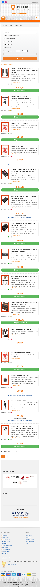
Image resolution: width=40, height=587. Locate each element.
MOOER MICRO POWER (18, 401)
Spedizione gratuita (10, 38)
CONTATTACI (12, 164)
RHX (36, 586)
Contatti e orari (5, 537)
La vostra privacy (6, 539)
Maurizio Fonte (26, 586)
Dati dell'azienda (6, 549)
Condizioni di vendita (7, 545)
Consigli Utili (28, 537)
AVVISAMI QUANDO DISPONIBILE (24, 164)
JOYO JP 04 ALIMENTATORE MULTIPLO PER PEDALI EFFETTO (24, 303)
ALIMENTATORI (18, 25)
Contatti (26, 584)
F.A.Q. (27, 543)
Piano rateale (5, 547)
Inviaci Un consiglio (12, 564)
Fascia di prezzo (7, 51)
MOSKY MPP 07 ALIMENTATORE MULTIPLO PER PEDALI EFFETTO (22, 427)
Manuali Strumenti (30, 539)
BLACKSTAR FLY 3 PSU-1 (19, 123)
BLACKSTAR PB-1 (17, 146)
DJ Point (10, 25)
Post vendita (5, 553)
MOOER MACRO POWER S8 (20, 376)
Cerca (21, 58)
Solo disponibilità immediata (12, 35)
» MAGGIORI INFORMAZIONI (20, 517)
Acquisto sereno (6, 551)
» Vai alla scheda (15, 82)
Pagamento (4, 535)
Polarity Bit (18, 586)
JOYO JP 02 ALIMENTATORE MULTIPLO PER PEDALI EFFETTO (24, 251)
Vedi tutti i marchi (20, 487)
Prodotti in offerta (9, 41)
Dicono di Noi (29, 535)
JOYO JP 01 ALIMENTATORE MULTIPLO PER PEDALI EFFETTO (24, 224)
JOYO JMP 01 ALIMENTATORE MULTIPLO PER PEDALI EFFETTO (24, 197)
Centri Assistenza (30, 541)
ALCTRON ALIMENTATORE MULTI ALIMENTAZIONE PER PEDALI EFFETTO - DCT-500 (24, 70)
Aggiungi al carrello (21, 90)
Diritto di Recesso (6, 541)
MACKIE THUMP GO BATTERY (21, 353)
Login (36, 2)
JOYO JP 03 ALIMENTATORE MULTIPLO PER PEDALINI (24, 277)
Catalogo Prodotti (19, 14)
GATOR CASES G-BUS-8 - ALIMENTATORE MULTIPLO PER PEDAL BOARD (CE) (24, 171)
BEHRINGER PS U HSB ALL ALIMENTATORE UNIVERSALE (21, 98)
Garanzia (4, 543)
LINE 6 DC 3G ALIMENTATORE (21, 329)
